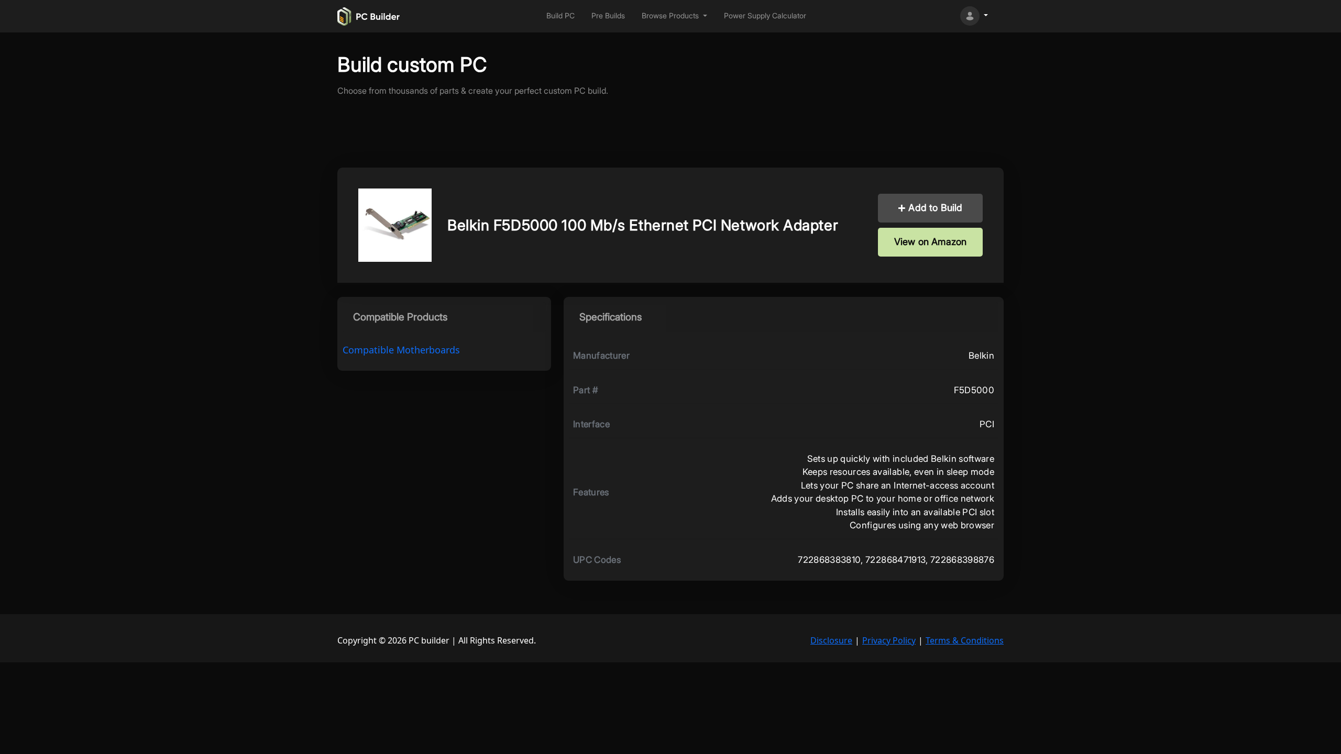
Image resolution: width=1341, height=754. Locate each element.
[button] (674, 16)
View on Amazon (930, 241)
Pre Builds (608, 15)
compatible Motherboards (401, 349)
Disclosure (831, 640)
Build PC (560, 15)
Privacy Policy (889, 640)
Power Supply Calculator (765, 15)
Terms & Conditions (965, 640)
